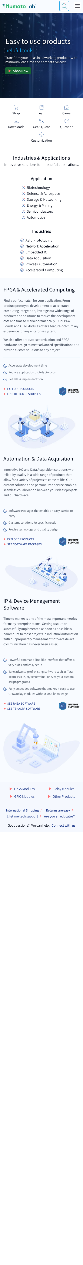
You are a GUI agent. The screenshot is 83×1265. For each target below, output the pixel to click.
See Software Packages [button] (24, 544)
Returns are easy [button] (58, 810)
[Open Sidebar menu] (77, 6)
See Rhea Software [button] (21, 703)
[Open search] (64, 6)
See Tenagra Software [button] (23, 708)
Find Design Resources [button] (24, 394)
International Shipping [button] (22, 810)
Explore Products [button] (20, 389)
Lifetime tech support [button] (22, 816)
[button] (22, 789)
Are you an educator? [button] (59, 816)
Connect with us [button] (63, 825)
